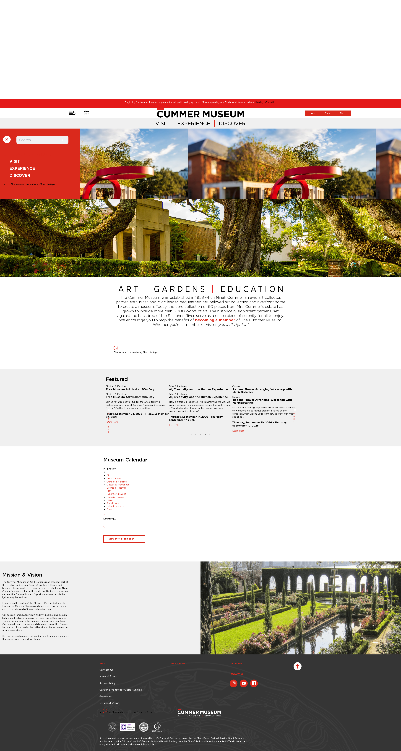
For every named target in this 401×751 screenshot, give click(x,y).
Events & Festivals (116, 488)
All (108, 475)
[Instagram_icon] (233, 683)
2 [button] (195, 434)
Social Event (113, 503)
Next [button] (293, 408)
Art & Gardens (114, 478)
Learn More (121, 431)
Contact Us (106, 669)
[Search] (62, 140)
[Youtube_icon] (244, 683)
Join (312, 113)
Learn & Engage (115, 497)
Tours (109, 509)
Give (327, 113)
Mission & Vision (109, 703)
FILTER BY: (109, 469)
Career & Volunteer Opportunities (120, 689)
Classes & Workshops (118, 484)
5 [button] (209, 434)
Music (109, 500)
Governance (107, 696)
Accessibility (107, 683)
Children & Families (117, 481)
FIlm (109, 491)
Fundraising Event (116, 494)
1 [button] (191, 434)
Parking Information (265, 102)
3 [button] (200, 434)
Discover (232, 123)
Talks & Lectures (115, 506)
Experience (193, 123)
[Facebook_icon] (254, 683)
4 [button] (205, 434)
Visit (162, 123)
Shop (343, 113)
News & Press (108, 676)
